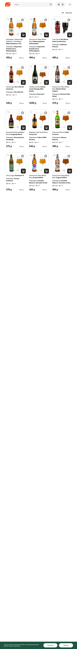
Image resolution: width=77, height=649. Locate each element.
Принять (66, 645)
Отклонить (50, 645)
